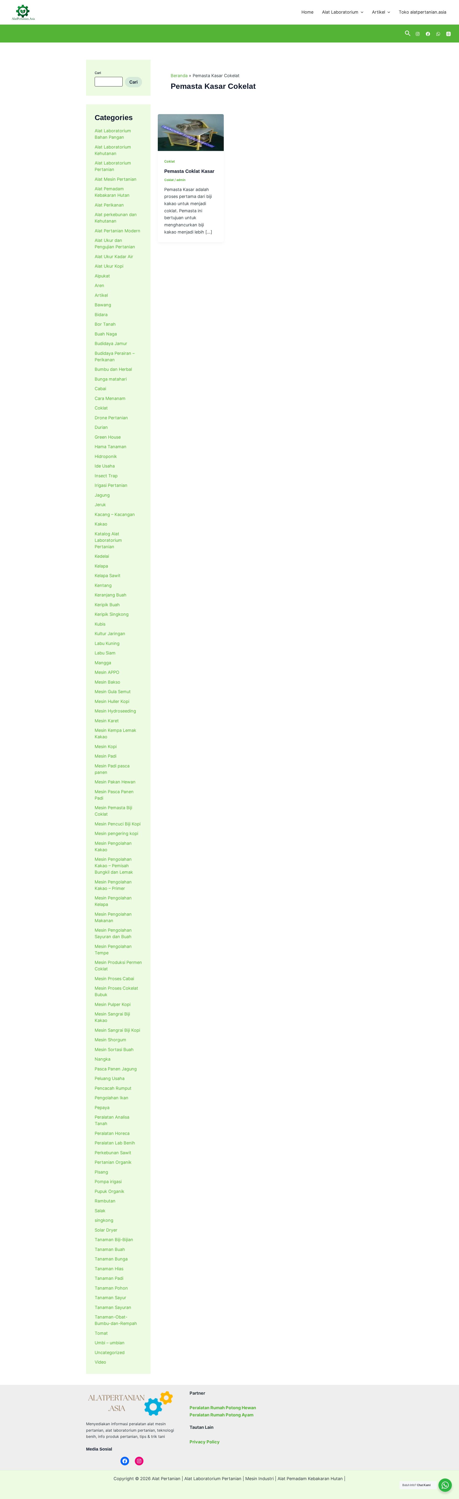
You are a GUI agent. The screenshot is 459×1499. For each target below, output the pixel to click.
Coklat (101, 407)
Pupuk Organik (109, 1191)
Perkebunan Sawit (113, 1152)
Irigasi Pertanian (111, 485)
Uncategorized (110, 1352)
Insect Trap (106, 475)
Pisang (101, 1172)
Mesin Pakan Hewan (115, 781)
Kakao (101, 523)
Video (100, 1362)
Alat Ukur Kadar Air (114, 256)
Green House (108, 437)
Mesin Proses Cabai (114, 978)
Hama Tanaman (110, 446)
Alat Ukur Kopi (109, 266)
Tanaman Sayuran (113, 1307)
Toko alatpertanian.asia (422, 12)
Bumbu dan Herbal (113, 369)
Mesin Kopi (106, 746)
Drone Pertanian (111, 417)
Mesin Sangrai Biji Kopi (117, 1030)
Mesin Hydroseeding (115, 710)
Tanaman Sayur (110, 1297)
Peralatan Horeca (112, 1133)
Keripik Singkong (112, 614)
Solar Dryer (106, 1230)
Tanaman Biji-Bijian (114, 1239)
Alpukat (102, 275)
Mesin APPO (107, 672)
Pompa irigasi (108, 1181)
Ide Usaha (105, 465)
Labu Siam (105, 652)
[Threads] (448, 34)
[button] (360, 12)
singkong (104, 1220)
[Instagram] (417, 34)
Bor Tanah (105, 324)
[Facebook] (428, 34)
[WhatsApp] (438, 34)
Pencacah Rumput (113, 1088)
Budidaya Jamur (111, 343)
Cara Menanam (110, 398)
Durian (101, 427)
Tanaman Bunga (111, 1258)
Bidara (101, 314)
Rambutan (105, 1200)
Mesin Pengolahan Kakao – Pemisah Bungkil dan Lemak (114, 866)
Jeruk (100, 504)
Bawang (103, 304)
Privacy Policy (205, 1441)
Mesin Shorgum (110, 1039)
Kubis (100, 624)
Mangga (103, 662)
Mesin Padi (105, 756)
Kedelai (102, 556)
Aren (99, 285)
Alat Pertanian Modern (117, 230)
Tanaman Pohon (111, 1288)
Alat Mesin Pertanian (116, 179)
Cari (98, 73)
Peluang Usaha (110, 1078)
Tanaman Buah (110, 1249)
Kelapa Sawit (107, 575)
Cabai (100, 388)
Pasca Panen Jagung (116, 1068)
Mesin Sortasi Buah (114, 1049)
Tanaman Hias (109, 1268)
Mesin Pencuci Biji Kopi (118, 823)
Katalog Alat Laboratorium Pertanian (108, 540)
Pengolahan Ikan (111, 1097)
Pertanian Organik (113, 1162)
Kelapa (101, 566)
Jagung (102, 495)
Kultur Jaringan (110, 633)
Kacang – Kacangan (115, 514)
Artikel (378, 12)
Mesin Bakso (107, 682)
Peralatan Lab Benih (115, 1142)
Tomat (101, 1333)
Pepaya (102, 1107)
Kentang (103, 585)
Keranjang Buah (110, 594)
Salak (100, 1210)
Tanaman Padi (109, 1278)
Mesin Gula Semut (113, 691)
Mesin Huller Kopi (112, 701)
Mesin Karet (107, 720)
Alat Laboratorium (340, 12)
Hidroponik (106, 456)
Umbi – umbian (110, 1342)
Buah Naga (106, 333)
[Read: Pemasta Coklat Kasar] (191, 132)
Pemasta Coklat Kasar (189, 171)
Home (307, 12)
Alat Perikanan (109, 204)
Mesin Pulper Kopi (113, 1004)
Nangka (102, 1059)
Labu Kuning (107, 643)
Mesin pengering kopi (116, 833)
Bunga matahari (111, 379)
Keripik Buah (107, 604)
